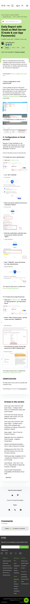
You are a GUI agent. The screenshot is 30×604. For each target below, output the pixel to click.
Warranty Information (7, 568)
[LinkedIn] (21, 510)
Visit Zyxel (17, 600)
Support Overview (7, 561)
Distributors (16, 572)
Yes (12, 495)
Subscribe (24, 547)
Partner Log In (24, 561)
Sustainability (24, 576)
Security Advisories (7, 570)
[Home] (5, 5)
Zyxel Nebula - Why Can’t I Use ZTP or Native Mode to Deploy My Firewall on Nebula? (14, 465)
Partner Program (24, 563)
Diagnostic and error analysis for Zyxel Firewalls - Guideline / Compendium (13, 439)
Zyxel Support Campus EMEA (10, 15)
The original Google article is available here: (14, 371)
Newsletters (16, 591)
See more (8, 477)
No (18, 495)
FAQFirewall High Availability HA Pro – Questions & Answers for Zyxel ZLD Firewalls (15, 458)
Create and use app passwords (12, 372)
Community (5, 563)
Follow (7, 47)
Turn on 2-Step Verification (10, 288)
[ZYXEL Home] (3, 538)
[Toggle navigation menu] (27, 5)
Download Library (7, 565)
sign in (11, 528)
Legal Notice (4, 602)
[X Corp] (15, 510)
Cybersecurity (7, 17)
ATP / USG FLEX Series (20, 17)
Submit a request (20, 52)
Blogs (15, 593)
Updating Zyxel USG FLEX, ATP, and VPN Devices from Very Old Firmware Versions (13, 451)
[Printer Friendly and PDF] (17, 47)
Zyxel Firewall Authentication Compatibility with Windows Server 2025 (14, 471)
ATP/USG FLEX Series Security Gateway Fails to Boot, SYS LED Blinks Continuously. (13, 416)
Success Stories (25, 579)
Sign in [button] (18, 5)
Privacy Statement (24, 602)
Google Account (14, 160)
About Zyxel (24, 574)
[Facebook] (9, 510)
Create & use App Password (11, 96)
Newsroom (16, 579)
